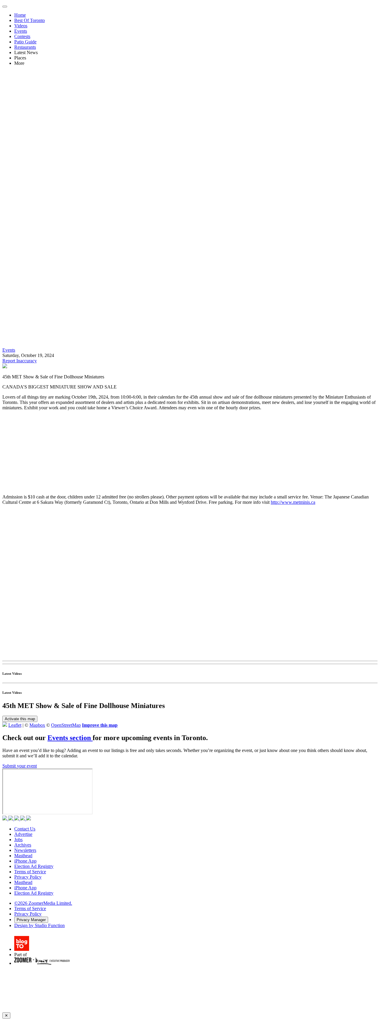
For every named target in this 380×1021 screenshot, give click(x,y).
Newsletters (25, 850)
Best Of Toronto (29, 20)
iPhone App (25, 860)
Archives (22, 844)
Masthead (23, 855)
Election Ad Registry (33, 866)
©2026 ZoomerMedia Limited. (43, 903)
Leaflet (14, 725)
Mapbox (37, 725)
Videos (20, 25)
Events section (70, 738)
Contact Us (24, 828)
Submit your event (19, 765)
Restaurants (25, 47)
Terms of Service (30, 871)
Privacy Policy (28, 877)
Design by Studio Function (39, 925)
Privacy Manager (31, 920)
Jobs (18, 839)
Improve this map (100, 725)
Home (20, 15)
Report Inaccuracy (19, 360)
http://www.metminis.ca (293, 502)
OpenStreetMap (66, 725)
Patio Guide (25, 41)
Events (20, 31)
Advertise (23, 834)
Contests (22, 36)
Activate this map (20, 719)
